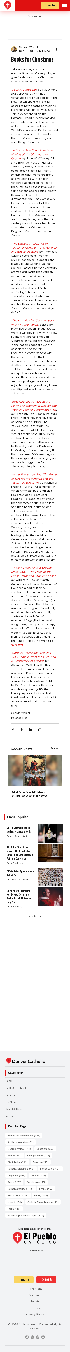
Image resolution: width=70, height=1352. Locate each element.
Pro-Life (42, 1162)
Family (42, 1195)
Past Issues (35, 1308)
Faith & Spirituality (16, 1088)
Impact (16, 1202)
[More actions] (57, 49)
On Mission (11, 1102)
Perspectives (19, 717)
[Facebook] (27, 1337)
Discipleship (18, 1162)
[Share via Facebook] (13, 729)
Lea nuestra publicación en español (34, 1228)
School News (19, 1195)
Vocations (46, 1148)
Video (9, 1116)
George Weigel (20, 713)
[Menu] (65, 5)
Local (8, 1081)
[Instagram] (37, 1337)
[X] (32, 1337)
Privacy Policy (35, 1314)
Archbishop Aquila (22, 1142)
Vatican (39, 1175)
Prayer (16, 1155)
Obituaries (35, 1295)
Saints (15, 1182)
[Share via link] (39, 729)
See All (54, 748)
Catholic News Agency (44, 1202)
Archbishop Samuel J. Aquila (27, 1215)
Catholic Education (22, 1168)
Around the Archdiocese (25, 1135)
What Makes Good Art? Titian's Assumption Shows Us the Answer (30, 794)
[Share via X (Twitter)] (21, 729)
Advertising (35, 1288)
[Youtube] (43, 1337)
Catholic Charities (22, 1188)
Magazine (17, 1175)
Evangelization (39, 1155)
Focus (15, 1208)
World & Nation (14, 1109)
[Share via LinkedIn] (30, 729)
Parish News (51, 1168)
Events (47, 1188)
